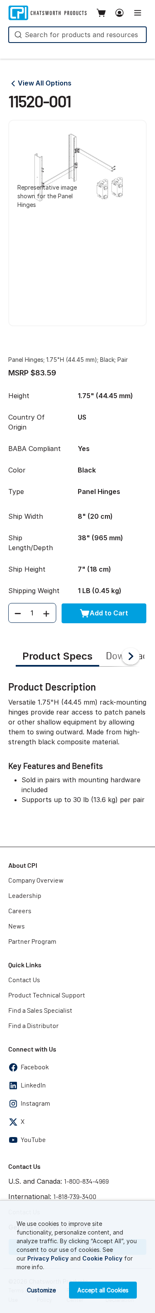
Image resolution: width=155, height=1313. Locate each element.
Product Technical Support (46, 995)
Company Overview (36, 880)
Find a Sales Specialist (40, 1010)
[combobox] (77, 34)
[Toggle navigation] (138, 13)
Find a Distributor (33, 1026)
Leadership (24, 896)
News (16, 926)
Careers (19, 911)
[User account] (119, 13)
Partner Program (32, 941)
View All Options (45, 83)
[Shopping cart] (101, 13)
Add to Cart (109, 613)
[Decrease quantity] (18, 613)
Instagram (35, 1103)
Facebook (35, 1067)
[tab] (57, 657)
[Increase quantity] (46, 613)
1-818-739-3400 (74, 1197)
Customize (41, 1290)
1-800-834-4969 (86, 1181)
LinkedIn (33, 1085)
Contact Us (24, 980)
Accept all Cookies (103, 1290)
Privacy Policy (48, 1258)
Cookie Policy (102, 1258)
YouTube (33, 1140)
